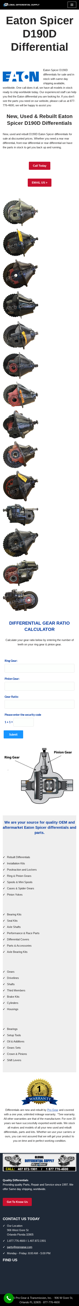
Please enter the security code (23, 714)
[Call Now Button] (9, 1298)
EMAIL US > (39, 182)
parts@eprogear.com (19, 1247)
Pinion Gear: (12, 678)
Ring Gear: (11, 660)
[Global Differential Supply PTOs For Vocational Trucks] (21, 5)
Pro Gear (52, 1109)
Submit (13, 734)
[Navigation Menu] (72, 5)
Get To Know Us (17, 1201)
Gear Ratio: (12, 696)
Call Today (39, 165)
